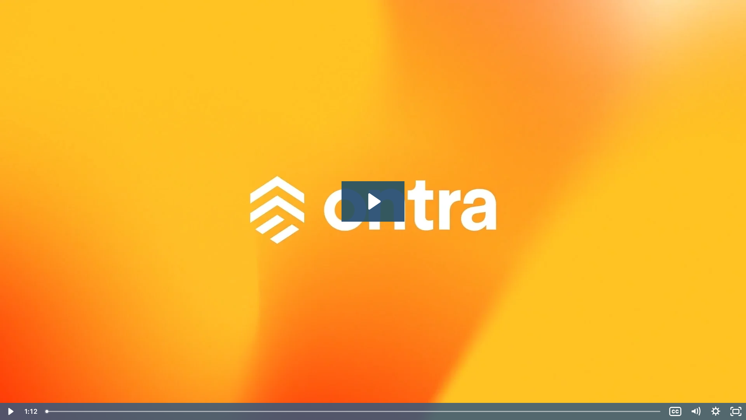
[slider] (353, 411)
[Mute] (695, 411)
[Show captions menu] (675, 411)
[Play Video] (10, 411)
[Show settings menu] (716, 411)
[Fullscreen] (736, 411)
